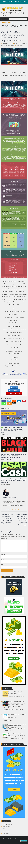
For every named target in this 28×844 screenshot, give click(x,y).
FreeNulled (17, 43)
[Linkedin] (19, 401)
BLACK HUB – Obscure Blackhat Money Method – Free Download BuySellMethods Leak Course (13, 455)
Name (3, 554)
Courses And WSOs (7, 824)
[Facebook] (3, 401)
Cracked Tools (6, 826)
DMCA (4, 828)
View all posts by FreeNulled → (11, 509)
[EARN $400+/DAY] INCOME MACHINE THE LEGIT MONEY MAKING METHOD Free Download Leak (13, 430)
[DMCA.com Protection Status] (23, 841)
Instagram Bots (6, 831)
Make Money (10, 22)
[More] (9, 403)
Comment (4, 538)
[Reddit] (14, 401)
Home (4, 22)
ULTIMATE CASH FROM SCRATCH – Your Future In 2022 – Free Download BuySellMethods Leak (21, 520)
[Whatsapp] (3, 403)
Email (3, 559)
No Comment (20, 45)
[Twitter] (9, 401)
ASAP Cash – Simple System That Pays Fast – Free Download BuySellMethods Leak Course (13, 480)
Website (3, 565)
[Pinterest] (24, 401)
